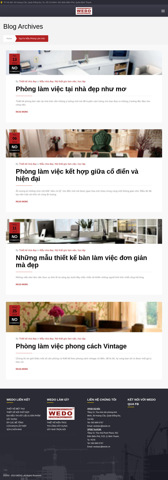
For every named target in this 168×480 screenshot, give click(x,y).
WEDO (19, 475)
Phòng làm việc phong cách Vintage (71, 346)
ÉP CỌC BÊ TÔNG (15, 422)
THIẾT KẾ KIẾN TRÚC (57, 422)
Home (9, 38)
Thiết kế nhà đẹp (28, 81)
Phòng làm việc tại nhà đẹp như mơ (71, 89)
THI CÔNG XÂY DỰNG (57, 426)
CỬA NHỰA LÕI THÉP (16, 426)
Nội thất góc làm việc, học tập (70, 81)
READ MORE (22, 112)
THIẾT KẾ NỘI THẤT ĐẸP (18, 412)
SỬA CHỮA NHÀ (14, 429)
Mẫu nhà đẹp (46, 81)
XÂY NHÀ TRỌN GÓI (56, 429)
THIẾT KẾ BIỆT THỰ (16, 409)
